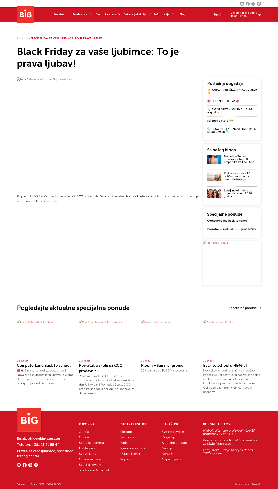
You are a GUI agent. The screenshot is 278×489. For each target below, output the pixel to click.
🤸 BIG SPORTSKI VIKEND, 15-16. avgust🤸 (230, 111)
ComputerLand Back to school (227, 220)
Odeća (84, 432)
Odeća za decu (90, 459)
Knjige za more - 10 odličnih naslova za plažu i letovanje (237, 176)
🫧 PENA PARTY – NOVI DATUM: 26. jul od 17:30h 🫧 (232, 130)
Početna (59, 14)
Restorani (127, 437)
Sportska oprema (91, 443)
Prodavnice (79, 14)
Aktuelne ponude (174, 443)
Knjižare (125, 459)
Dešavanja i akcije (135, 14)
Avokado (256, 484)
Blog (182, 14)
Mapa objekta (171, 459)
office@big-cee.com (44, 438)
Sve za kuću (87, 454)
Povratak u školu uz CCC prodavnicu (231, 229)
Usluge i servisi (130, 454)
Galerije (167, 448)
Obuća (84, 437)
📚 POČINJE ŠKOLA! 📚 (223, 101)
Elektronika (87, 448)
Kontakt (167, 454)
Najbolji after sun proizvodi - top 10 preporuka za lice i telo (239, 159)
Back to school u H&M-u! (225, 365)
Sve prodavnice (173, 432)
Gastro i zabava (105, 14)
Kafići (124, 443)
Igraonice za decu (133, 448)
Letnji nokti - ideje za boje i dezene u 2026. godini (238, 193)
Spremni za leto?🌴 (220, 120)
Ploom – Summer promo (162, 365)
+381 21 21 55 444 (47, 445)
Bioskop (126, 432)
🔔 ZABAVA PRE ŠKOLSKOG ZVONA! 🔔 (232, 91)
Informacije (161, 14)
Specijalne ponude (243, 308)
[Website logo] (25, 14)
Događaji (168, 437)
